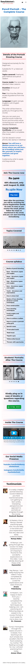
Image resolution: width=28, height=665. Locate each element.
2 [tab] (9, 250)
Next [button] (23, 242)
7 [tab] (18, 250)
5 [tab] (14, 250)
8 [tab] (20, 250)
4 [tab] (13, 250)
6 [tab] (16, 250)
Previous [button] (5, 242)
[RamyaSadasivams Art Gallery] (7, 2)
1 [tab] (7, 250)
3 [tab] (11, 250)
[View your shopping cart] (22, 2)
